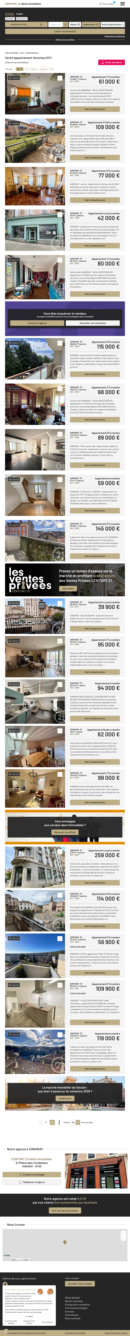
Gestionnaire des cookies (116, 1333)
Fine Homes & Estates (76, 1308)
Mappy (26, 1260)
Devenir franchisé (74, 1301)
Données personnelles (75, 1333)
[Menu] (122, 3)
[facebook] (5, 1284)
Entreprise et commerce (77, 1304)
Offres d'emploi (72, 1297)
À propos (69, 1311)
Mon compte (108, 4)
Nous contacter (73, 1318)
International (71, 1314)
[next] (52, 1122)
